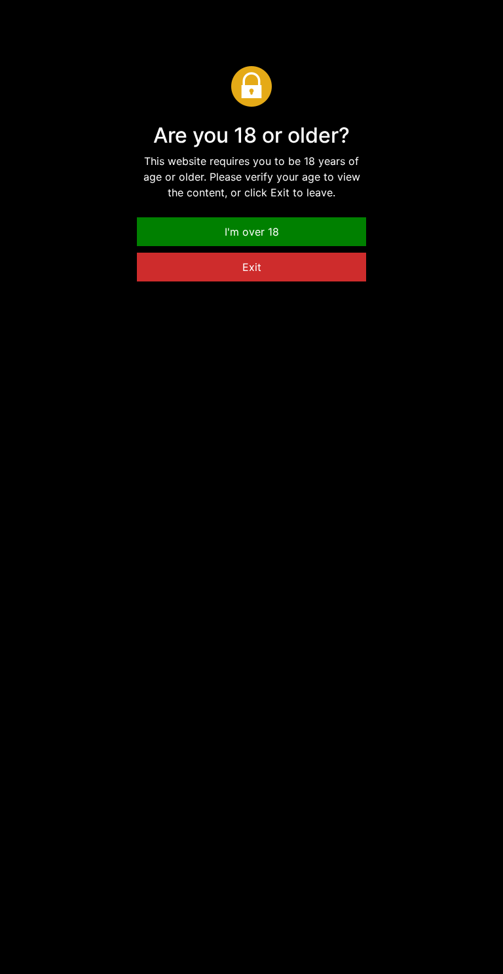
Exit (251, 267)
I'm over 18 (252, 231)
